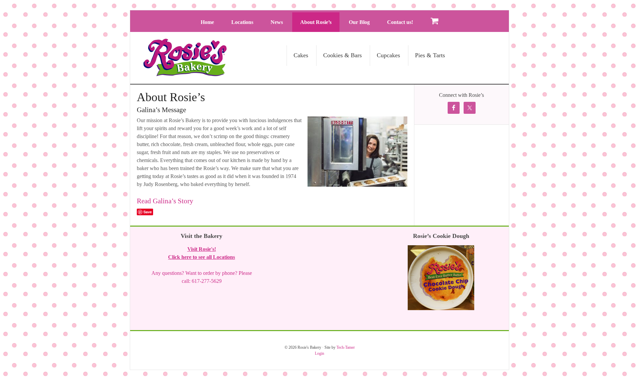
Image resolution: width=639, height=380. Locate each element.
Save (147, 211)
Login (319, 353)
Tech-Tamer (345, 347)
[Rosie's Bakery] (185, 73)
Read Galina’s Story (165, 201)
